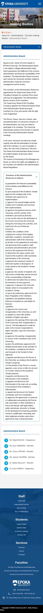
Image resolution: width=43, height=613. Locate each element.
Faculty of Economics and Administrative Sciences (21, 571)
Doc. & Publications (21, 511)
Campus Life (21, 535)
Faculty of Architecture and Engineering (21, 567)
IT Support (21, 554)
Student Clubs (21, 528)
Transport (21, 547)
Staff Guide (21, 501)
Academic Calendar (21, 531)
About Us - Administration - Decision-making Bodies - (20, 36)
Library (21, 551)
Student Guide (21, 524)
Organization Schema (21, 504)
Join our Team (21, 508)
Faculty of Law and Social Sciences (21, 574)
